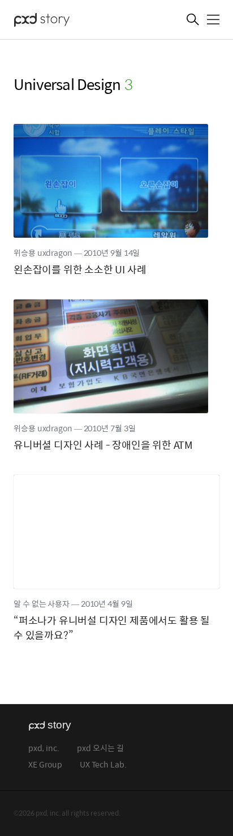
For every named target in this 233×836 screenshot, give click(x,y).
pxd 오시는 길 (100, 748)
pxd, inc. (43, 748)
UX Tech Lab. (103, 765)
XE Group (45, 765)
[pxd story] (70, 20)
